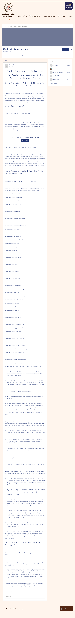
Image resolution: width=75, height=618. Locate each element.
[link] (8, 56)
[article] (25, 331)
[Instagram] (65, 608)
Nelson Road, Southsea (9, 20)
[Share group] (71, 50)
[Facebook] (61, 608)
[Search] (59, 49)
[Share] (44, 65)
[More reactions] (11, 592)
